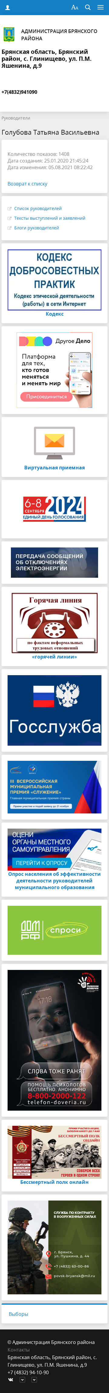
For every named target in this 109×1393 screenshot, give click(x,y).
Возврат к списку (27, 183)
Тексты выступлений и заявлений (49, 218)
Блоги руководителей (36, 228)
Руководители (16, 118)
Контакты (19, 1349)
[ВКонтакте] (12, 1380)
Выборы (18, 1314)
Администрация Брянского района (59, 35)
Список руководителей (38, 208)
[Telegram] (23, 1380)
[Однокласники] (35, 1380)
